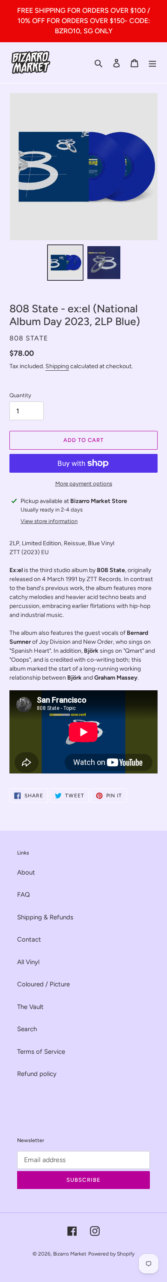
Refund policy (37, 1074)
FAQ (23, 894)
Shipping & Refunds (45, 917)
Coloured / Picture (43, 984)
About (26, 872)
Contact (29, 939)
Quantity (20, 395)
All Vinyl (28, 962)
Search (27, 1029)
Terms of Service (41, 1051)
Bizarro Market (69, 1254)
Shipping (57, 366)
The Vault (30, 1007)
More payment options (83, 483)
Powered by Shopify (111, 1254)
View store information (49, 521)
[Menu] (152, 63)
